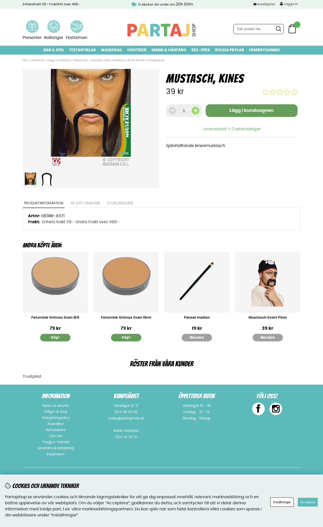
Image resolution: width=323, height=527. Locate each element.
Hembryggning (264, 50)
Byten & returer (55, 406)
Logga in (290, 4)
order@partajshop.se (126, 418)
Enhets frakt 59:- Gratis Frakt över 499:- (81, 222)
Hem (26, 60)
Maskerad (111, 50)
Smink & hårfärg (168, 50)
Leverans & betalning (55, 448)
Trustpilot (32, 376)
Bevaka (197, 337)
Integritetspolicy (56, 418)
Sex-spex (200, 50)
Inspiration (56, 454)
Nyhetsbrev (56, 430)
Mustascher (80, 60)
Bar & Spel (53, 50)
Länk (32, 23)
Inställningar (282, 502)
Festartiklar (82, 50)
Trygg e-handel (55, 442)
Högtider (136, 50)
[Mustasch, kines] (91, 166)
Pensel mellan (197, 317)
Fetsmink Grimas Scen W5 (55, 317)
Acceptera (307, 502)
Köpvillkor (56, 424)
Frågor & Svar (55, 412)
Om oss (55, 436)
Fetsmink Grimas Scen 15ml (126, 317)
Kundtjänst (266, 4)
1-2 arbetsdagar (244, 129)
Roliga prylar (229, 50)
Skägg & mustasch (59, 60)
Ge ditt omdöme (85, 203)
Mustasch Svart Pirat (268, 317)
